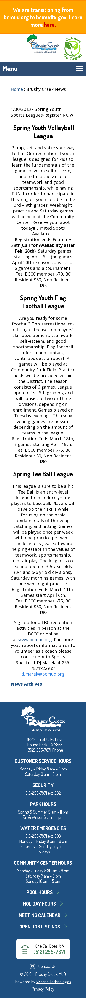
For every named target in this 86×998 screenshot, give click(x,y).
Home (17, 89)
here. (50, 24)
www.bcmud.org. (35, 639)
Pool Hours (40, 892)
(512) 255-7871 (49, 952)
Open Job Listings (39, 926)
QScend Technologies (53, 981)
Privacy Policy (43, 989)
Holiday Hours (39, 903)
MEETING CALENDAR (39, 915)
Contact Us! (47, 966)
